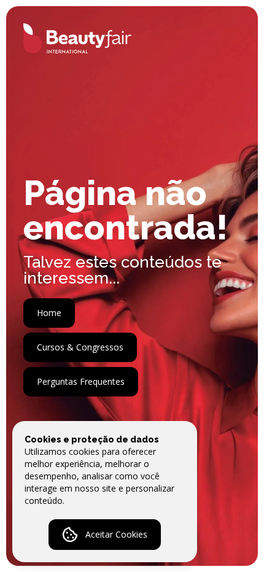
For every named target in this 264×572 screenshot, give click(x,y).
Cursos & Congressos (80, 347)
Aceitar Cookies (116, 534)
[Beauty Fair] (68, 38)
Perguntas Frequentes (81, 381)
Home (49, 313)
